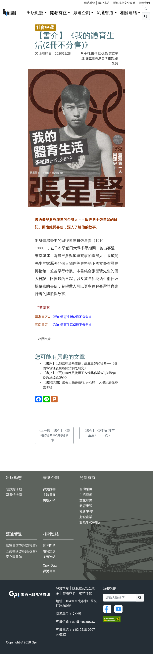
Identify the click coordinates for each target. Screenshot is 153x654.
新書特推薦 (14, 494)
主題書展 (49, 494)
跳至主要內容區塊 (11, 2)
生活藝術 (85, 494)
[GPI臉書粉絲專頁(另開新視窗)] (108, 608)
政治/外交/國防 (89, 522)
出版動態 (35, 12)
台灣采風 (85, 489)
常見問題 (49, 545)
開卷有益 (58, 12)
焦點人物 (49, 500)
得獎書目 (49, 571)
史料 (87, 53)
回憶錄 (103, 53)
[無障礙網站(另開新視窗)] (112, 619)
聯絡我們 (144, 2)
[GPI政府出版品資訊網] (9, 12)
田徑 (94, 53)
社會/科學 (86, 511)
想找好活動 (14, 489)
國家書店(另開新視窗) (21, 545)
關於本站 (104, 2)
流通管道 (105, 12)
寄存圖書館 (14, 556)
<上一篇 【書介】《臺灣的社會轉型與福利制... (54, 435)
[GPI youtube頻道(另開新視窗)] (119, 608)
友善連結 (49, 556)
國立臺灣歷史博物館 (99, 58)
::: (22, 12)
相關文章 (44, 339)
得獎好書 (49, 489)
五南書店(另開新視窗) (21, 551)
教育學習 (85, 506)
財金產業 (85, 517)
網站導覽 (89, 2)
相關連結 (128, 12)
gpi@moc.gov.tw (83, 621)
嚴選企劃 (81, 12)
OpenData (50, 565)
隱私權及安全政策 (124, 2)
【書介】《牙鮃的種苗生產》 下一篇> (99, 433)
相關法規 (49, 551)
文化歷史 (85, 500)
